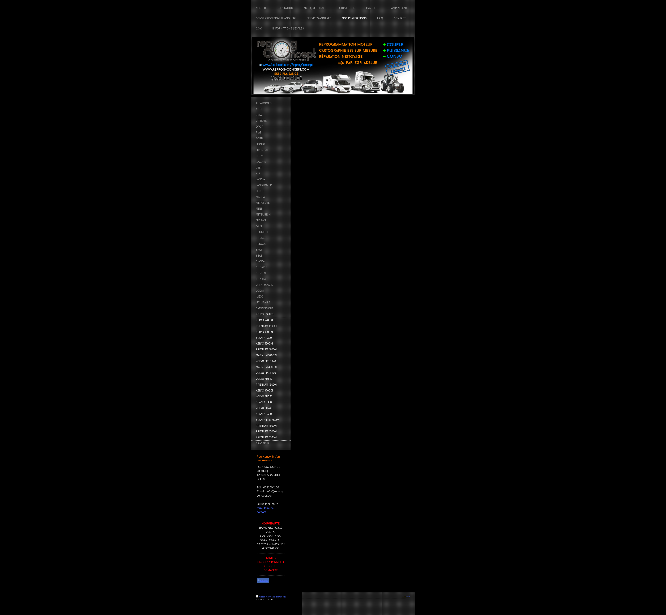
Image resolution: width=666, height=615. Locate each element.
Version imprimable (267, 597)
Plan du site (281, 597)
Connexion (406, 596)
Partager (264, 580)
